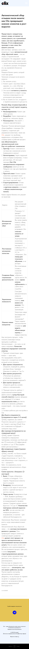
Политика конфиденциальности (10, 633)
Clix (3, 135)
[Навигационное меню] (26, 3)
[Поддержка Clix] (14, 612)
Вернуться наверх (14, 636)
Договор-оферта (22, 633)
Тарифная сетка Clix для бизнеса (14, 629)
